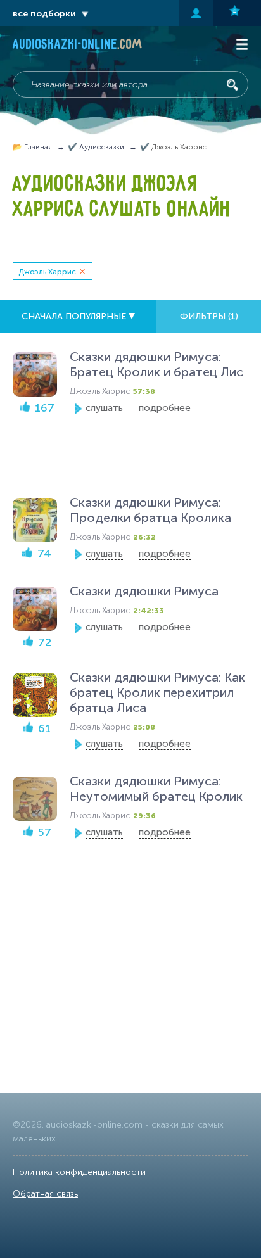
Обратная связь (45, 1193)
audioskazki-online (78, 46)
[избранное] (237, 13)
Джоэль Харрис (47, 271)
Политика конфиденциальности (79, 1172)
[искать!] (232, 85)
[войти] (196, 13)
